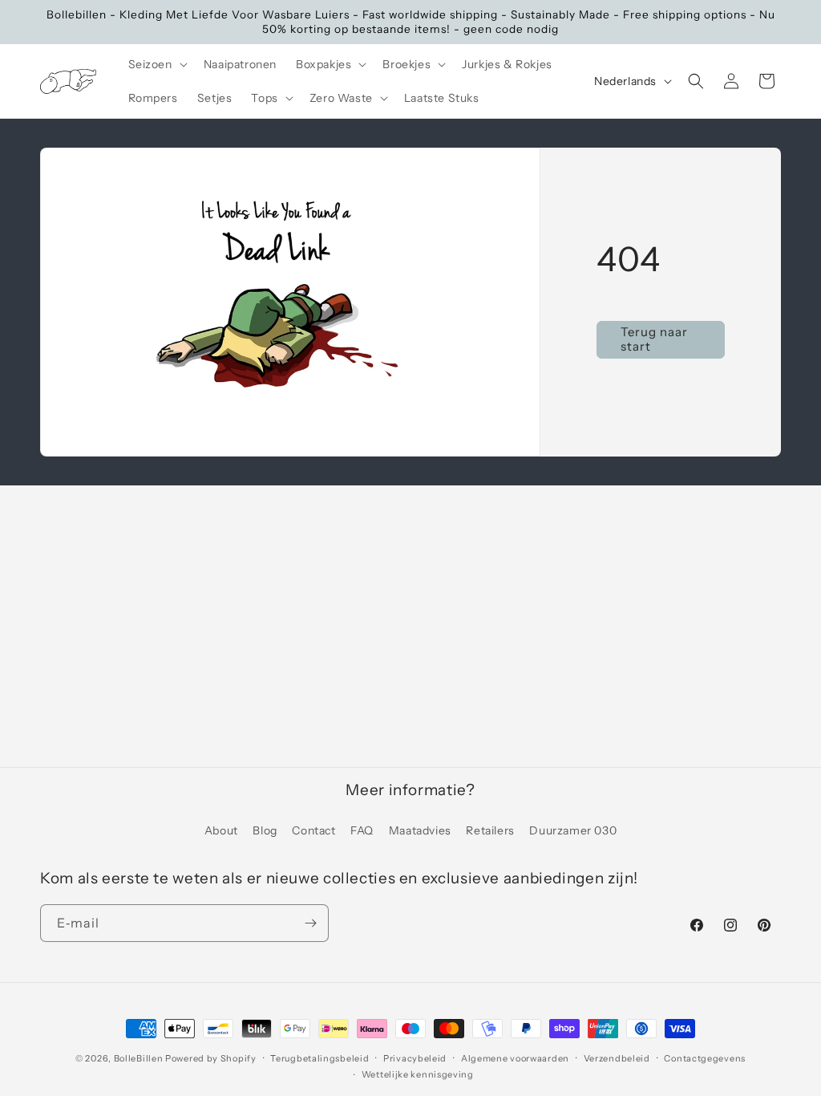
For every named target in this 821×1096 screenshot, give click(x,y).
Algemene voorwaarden (515, 1058)
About (221, 830)
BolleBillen (139, 1058)
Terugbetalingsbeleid (319, 1058)
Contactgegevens (705, 1058)
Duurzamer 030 (573, 830)
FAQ (362, 830)
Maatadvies (420, 830)
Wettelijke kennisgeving (418, 1074)
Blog (265, 830)
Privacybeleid (415, 1058)
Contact (313, 830)
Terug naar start (654, 340)
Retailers (490, 830)
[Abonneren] (310, 923)
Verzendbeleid (617, 1058)
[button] (156, 64)
